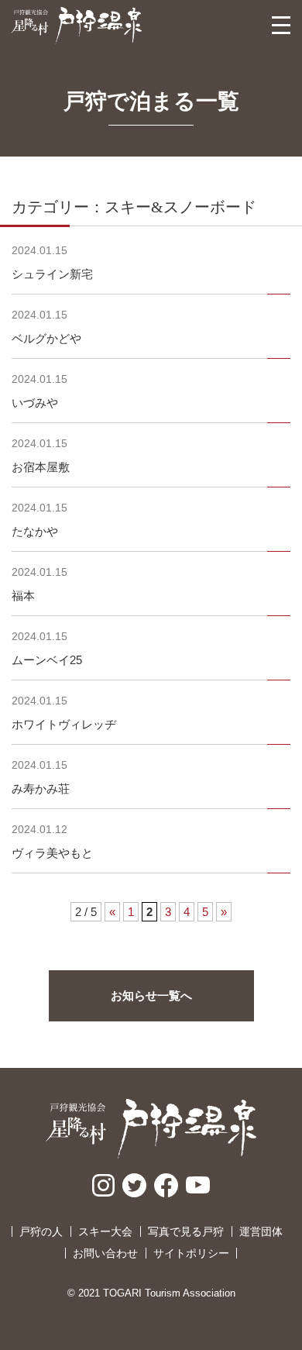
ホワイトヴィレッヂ (64, 724)
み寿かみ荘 (41, 788)
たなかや (35, 531)
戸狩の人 (41, 1231)
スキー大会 (105, 1231)
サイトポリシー (191, 1253)
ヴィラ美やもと (52, 852)
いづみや (35, 402)
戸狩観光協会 (76, 25)
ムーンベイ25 (47, 659)
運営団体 (261, 1231)
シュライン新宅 (52, 274)
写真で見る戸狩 (186, 1231)
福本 (23, 595)
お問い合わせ (105, 1253)
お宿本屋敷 (41, 467)
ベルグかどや (46, 338)
